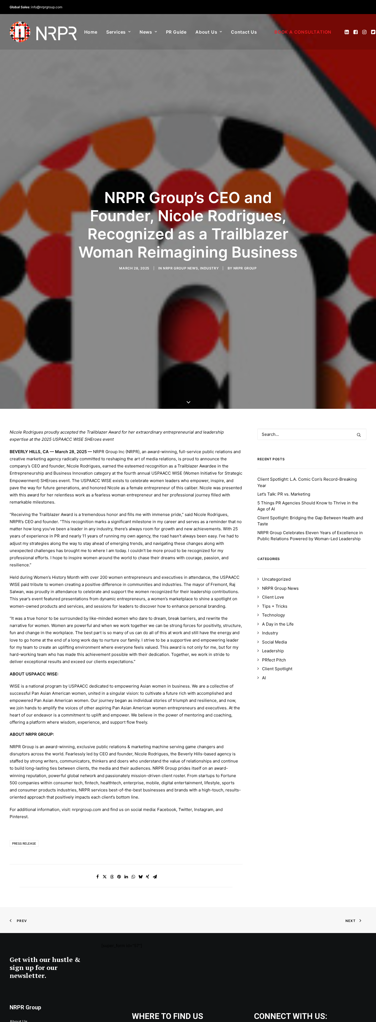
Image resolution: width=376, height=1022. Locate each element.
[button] (347, 32)
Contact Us (244, 32)
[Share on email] (154, 877)
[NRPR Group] (43, 31)
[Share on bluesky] (140, 877)
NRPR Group (245, 268)
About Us (206, 32)
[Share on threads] (111, 877)
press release (24, 843)
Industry (209, 268)
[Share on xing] (147, 877)
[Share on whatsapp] (133, 877)
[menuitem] (90, 32)
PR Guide (176, 32)
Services (116, 32)
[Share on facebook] (97, 877)
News (146, 32)
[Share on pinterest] (119, 877)
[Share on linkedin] (126, 877)
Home (90, 32)
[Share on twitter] (104, 877)
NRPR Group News (180, 268)
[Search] (311, 434)
